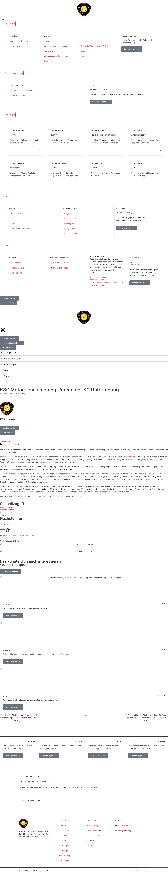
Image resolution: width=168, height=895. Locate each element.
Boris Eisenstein (46, 462)
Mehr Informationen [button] (97, 277)
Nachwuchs (7, 650)
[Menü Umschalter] (2, 19)
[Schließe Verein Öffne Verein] (13, 196)
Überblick (13, 208)
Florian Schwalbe (154, 459)
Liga (12, 393)
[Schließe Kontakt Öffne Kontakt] (14, 245)
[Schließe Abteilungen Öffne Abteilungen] (17, 114)
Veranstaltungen (16, 85)
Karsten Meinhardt (18, 462)
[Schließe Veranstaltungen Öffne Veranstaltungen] (21, 73)
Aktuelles (13, 36)
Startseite (4, 393)
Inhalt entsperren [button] (96, 280)
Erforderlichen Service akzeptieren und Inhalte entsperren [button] (106, 283)
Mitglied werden (70, 208)
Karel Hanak (131, 459)
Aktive (5, 696)
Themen (46, 36)
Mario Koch (110, 459)
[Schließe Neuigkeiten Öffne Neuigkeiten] (17, 23)
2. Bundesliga (21, 393)
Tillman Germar (129, 457)
